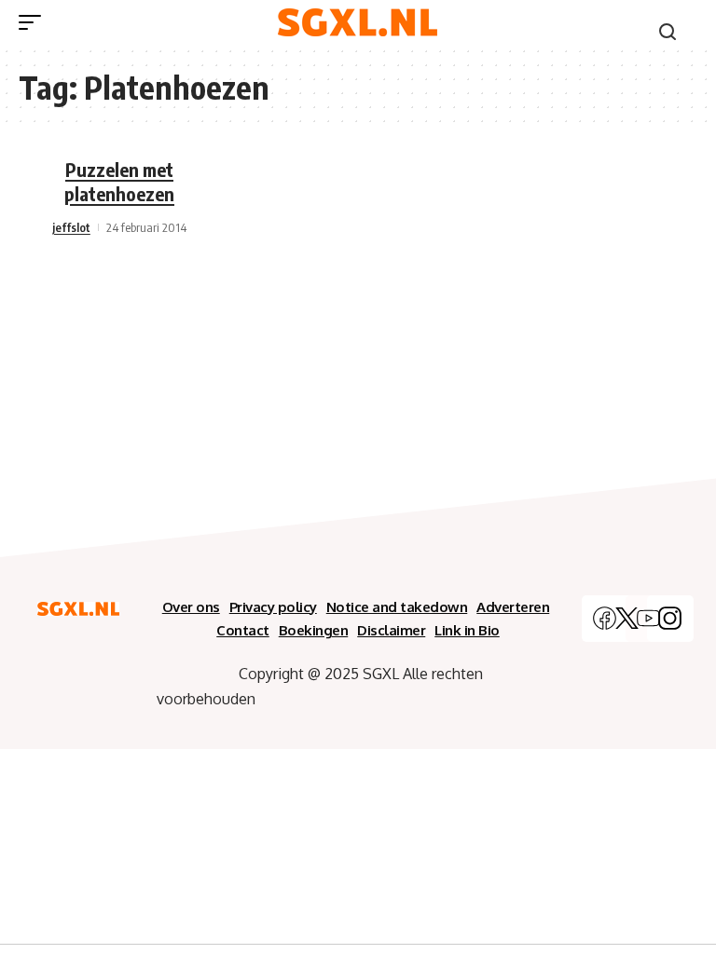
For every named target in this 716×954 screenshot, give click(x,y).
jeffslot (71, 227)
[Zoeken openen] (667, 32)
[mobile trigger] (34, 22)
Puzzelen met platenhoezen (119, 181)
